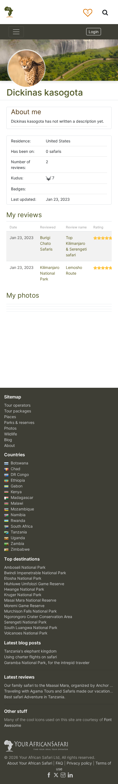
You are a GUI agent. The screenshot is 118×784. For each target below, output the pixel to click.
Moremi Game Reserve (24, 605)
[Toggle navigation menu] (16, 31)
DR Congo (19, 474)
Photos (10, 428)
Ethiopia (17, 480)
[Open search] (105, 12)
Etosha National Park (22, 578)
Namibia (18, 514)
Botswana (19, 463)
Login (94, 31)
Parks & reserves (19, 422)
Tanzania (18, 532)
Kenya (16, 491)
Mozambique (22, 509)
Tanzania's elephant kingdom (30, 651)
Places (10, 416)
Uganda (17, 537)
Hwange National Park (24, 589)
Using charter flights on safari (30, 656)
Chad (15, 468)
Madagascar (21, 497)
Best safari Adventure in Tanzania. (34, 696)
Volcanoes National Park (25, 633)
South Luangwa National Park (30, 627)
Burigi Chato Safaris (46, 243)
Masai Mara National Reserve (30, 600)
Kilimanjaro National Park (49, 273)
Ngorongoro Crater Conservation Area (38, 616)
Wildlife (10, 434)
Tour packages (17, 411)
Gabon (16, 486)
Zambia (17, 543)
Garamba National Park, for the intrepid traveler (46, 662)
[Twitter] (56, 774)
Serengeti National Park (25, 622)
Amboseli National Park (25, 567)
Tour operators (17, 405)
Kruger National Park (22, 594)
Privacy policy (80, 763)
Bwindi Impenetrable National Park (35, 572)
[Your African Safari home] (59, 746)
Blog (8, 439)
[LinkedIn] (70, 774)
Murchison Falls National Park (30, 611)
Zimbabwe (20, 549)
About (9, 445)
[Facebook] (48, 774)
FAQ (60, 763)
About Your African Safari (30, 763)
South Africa (21, 526)
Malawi (16, 503)
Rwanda (17, 520)
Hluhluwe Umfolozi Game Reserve (34, 583)
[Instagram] (63, 774)
